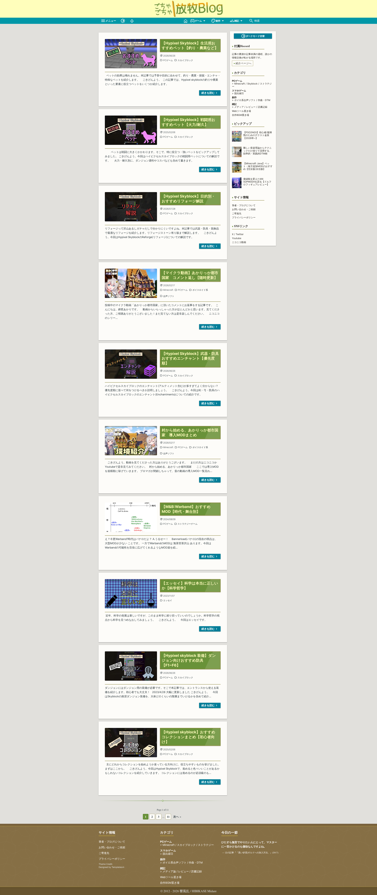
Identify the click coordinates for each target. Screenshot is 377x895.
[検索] (251, 20)
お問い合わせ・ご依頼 (244, 209)
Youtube (236, 238)
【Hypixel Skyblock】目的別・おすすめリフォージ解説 (188, 198)
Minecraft (239, 83)
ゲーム (198, 20)
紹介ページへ (244, 63)
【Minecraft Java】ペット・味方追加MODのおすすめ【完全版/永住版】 (257, 166)
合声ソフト (168, 296)
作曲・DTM (264, 100)
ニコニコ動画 (239, 242)
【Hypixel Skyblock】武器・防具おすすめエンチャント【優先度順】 (190, 358)
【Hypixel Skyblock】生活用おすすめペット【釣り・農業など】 (190, 45)
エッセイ (167, 600)
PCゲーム (168, 60)
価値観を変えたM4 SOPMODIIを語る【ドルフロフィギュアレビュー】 (257, 181)
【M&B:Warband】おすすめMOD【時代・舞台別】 (186, 509)
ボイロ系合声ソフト (245, 100)
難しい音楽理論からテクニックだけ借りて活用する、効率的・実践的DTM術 (257, 150)
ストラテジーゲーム (187, 523)
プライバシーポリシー (244, 217)
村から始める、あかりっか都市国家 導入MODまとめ (190, 432)
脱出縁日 (239, 93)
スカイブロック (185, 60)
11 (168, 817)
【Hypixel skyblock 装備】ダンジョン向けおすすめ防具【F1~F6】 (189, 660)
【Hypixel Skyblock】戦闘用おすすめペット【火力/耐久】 (188, 122)
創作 (218, 20)
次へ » (177, 816)
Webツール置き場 (241, 111)
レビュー (251, 106)
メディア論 (169, 871)
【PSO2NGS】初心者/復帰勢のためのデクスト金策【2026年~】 (257, 135)
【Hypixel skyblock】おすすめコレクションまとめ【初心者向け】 (188, 737)
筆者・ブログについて (244, 205)
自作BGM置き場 (240, 114)
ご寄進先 (236, 213)
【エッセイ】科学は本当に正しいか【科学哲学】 (190, 585)
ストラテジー (206, 844)
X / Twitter (238, 234)
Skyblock (252, 83)
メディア (239, 106)
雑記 (236, 20)
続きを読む (208, 92)
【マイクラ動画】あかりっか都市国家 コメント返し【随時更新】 (190, 275)
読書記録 (262, 106)
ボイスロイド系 (200, 290)
